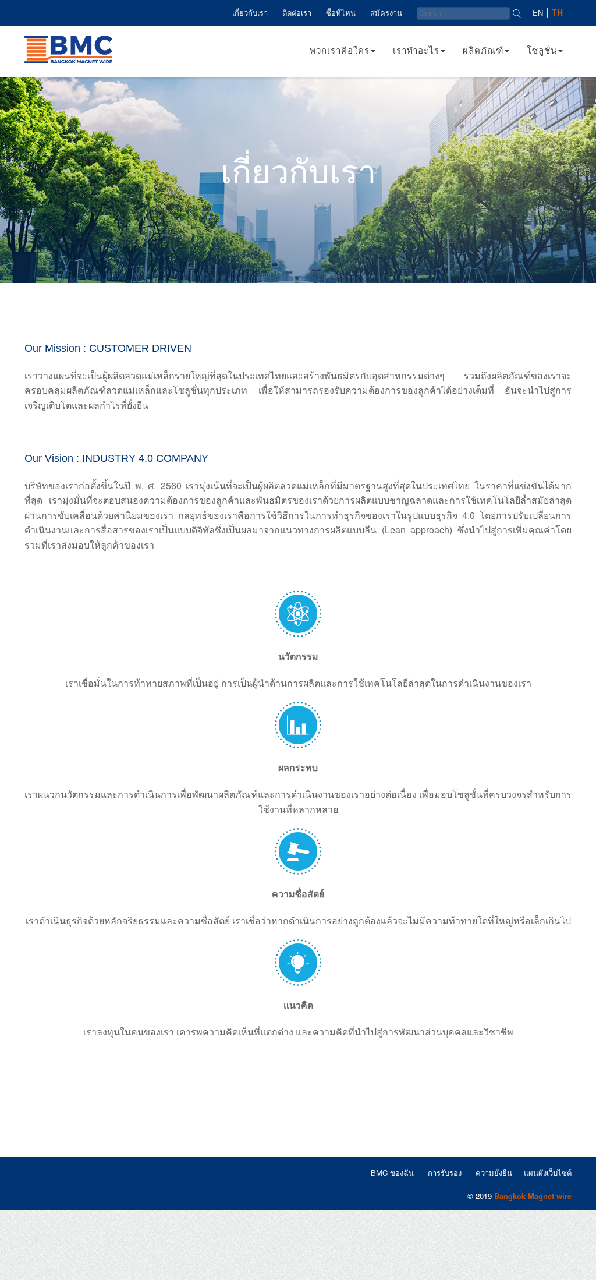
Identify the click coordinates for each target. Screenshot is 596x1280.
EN (538, 12)
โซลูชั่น (542, 50)
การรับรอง (445, 1172)
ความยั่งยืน (494, 1172)
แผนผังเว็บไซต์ (548, 1172)
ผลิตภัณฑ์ (483, 50)
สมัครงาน (386, 12)
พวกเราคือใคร (340, 50)
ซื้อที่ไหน (341, 12)
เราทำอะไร (416, 50)
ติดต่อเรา (296, 12)
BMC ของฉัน (392, 1172)
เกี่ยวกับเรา (250, 12)
